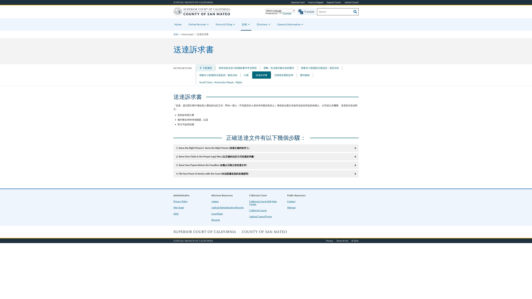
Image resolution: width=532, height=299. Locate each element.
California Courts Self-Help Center (263, 203)
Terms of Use (342, 240)
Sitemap (291, 207)
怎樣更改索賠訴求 (283, 75)
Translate (286, 13)
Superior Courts (334, 2)
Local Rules (217, 213)
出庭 (246, 75)
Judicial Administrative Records (227, 207)
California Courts (258, 210)
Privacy (329, 240)
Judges (215, 201)
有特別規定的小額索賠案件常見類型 (238, 67)
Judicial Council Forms (260, 216)
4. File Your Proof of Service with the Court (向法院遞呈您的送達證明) (212, 173)
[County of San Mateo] (201, 14)
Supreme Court (298, 2)
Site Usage (178, 207)
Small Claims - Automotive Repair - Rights (220, 82)
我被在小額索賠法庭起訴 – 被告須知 (218, 75)
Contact (291, 201)
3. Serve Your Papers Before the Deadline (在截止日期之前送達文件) (211, 165)
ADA (176, 213)
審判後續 (305, 75)
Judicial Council (351, 2)
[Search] (355, 11)
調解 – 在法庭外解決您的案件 (279, 67)
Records (215, 219)
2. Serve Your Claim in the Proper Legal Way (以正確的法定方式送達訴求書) (215, 156)
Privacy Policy (180, 201)
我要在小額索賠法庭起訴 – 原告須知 (320, 67)
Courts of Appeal (315, 2)
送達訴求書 (262, 75)
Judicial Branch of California (193, 2)
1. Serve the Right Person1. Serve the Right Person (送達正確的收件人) (212, 147)
